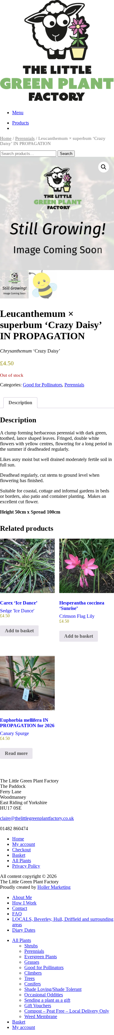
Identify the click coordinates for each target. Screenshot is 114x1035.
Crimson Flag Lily (81, 612)
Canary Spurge (27, 729)
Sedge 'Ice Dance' (18, 609)
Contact (19, 908)
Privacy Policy (26, 866)
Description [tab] (20, 402)
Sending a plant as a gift (47, 1000)
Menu (17, 112)
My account (23, 844)
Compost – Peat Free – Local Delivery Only (66, 1011)
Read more (16, 753)
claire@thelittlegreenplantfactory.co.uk (37, 818)
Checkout (21, 849)
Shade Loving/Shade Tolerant (52, 989)
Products (20, 122)
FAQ (17, 913)
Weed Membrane (40, 1016)
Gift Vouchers (37, 1005)
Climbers (33, 972)
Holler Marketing (54, 887)
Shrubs (31, 945)
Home (6, 138)
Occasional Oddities (43, 994)
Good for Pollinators (42, 384)
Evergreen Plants (40, 956)
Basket (18, 855)
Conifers (32, 983)
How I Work (24, 902)
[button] (103, 167)
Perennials (25, 138)
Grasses (31, 962)
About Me (22, 897)
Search (66, 153)
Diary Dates (23, 930)
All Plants (21, 860)
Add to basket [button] (19, 630)
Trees (29, 978)
